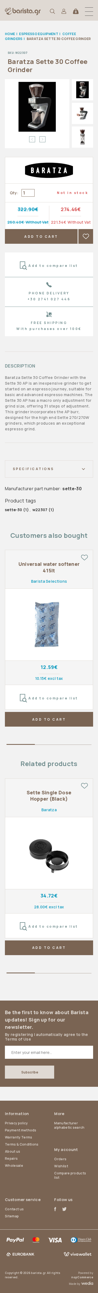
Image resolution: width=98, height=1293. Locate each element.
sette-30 (13, 509)
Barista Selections (49, 581)
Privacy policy (16, 1123)
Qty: (14, 192)
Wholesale (14, 1165)
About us (12, 1151)
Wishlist (61, 1166)
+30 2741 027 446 (49, 299)
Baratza (49, 809)
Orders (60, 1159)
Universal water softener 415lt (49, 567)
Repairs (11, 1158)
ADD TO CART (41, 236)
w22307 (40, 509)
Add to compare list (53, 265)
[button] (89, 11)
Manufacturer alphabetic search (69, 1125)
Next (42, 139)
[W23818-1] (49, 625)
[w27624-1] (49, 853)
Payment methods (20, 1130)
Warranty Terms (18, 1137)
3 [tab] (77, 745)
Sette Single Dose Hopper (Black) (49, 795)
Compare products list (70, 1175)
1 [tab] (21, 745)
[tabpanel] (49, 638)
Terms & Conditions (22, 1144)
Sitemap (12, 1216)
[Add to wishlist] (84, 557)
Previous (32, 139)
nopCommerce (82, 1277)
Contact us (14, 1209)
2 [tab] (49, 745)
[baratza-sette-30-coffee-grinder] (37, 106)
